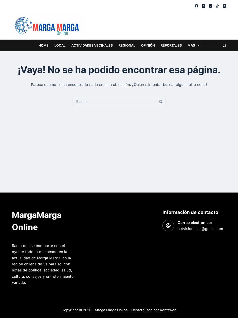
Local (60, 45)
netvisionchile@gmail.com (200, 228)
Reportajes (171, 45)
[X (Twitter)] (203, 6)
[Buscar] (224, 45)
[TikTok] (217, 6)
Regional (127, 45)
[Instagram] (210, 6)
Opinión (148, 45)
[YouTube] (224, 6)
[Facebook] (196, 6)
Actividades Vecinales (92, 45)
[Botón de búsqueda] (160, 101)
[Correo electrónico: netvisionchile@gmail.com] (168, 225)
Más (191, 45)
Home (44, 45)
